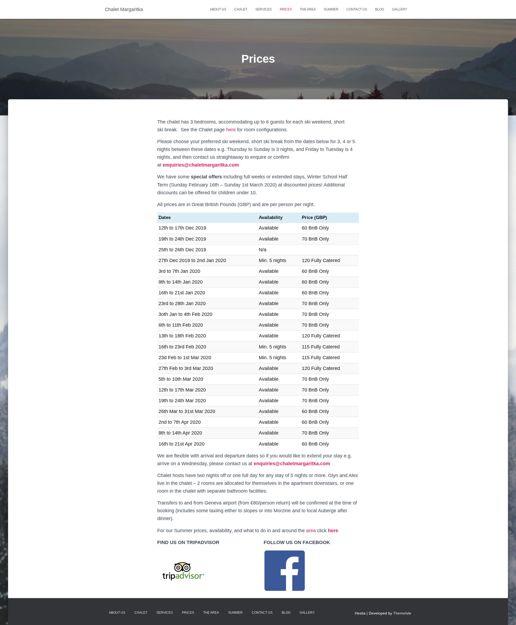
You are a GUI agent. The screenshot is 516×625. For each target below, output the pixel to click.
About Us (218, 9)
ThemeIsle (402, 613)
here (231, 129)
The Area (308, 9)
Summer (331, 9)
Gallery (399, 9)
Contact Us (356, 9)
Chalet (240, 9)
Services (263, 9)
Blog (379, 9)
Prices (286, 9)
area (311, 530)
